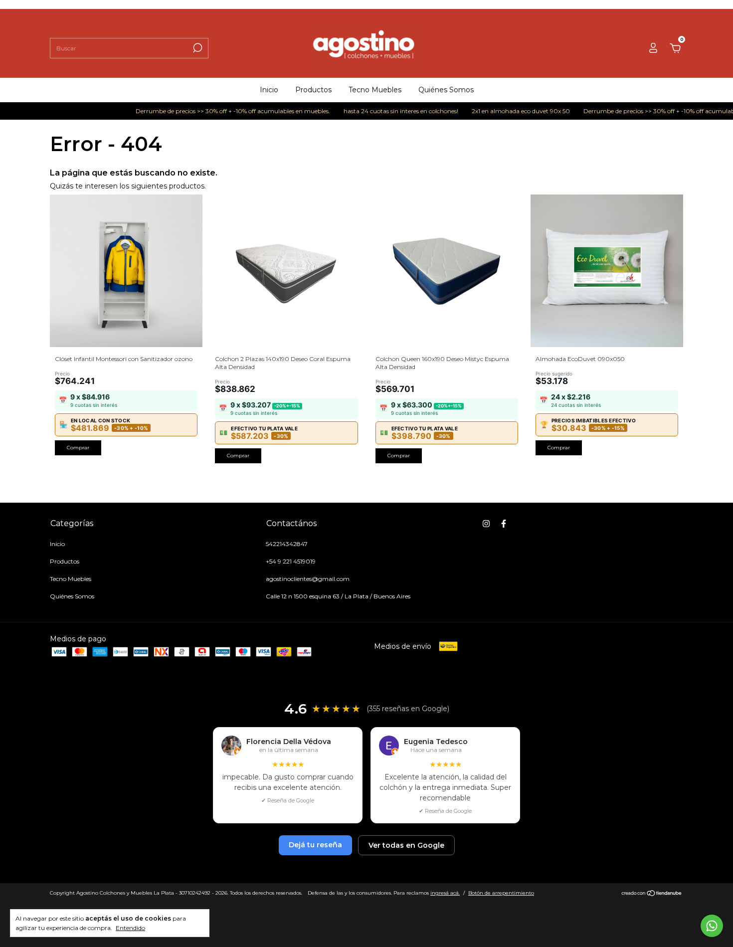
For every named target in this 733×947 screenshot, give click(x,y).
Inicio (269, 89)
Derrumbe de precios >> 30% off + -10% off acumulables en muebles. (216, 111)
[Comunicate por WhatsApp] (712, 926)
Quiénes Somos (446, 89)
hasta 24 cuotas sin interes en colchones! (384, 111)
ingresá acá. (445, 893)
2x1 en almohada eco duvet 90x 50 (504, 111)
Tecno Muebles (375, 89)
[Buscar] (196, 48)
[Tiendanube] (652, 894)
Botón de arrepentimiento (501, 893)
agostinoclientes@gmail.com (308, 578)
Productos (313, 89)
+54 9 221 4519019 (291, 561)
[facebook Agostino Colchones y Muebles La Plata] (504, 524)
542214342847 (287, 544)
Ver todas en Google (406, 845)
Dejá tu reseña (315, 844)
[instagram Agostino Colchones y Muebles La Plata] (486, 524)
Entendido (130, 928)
